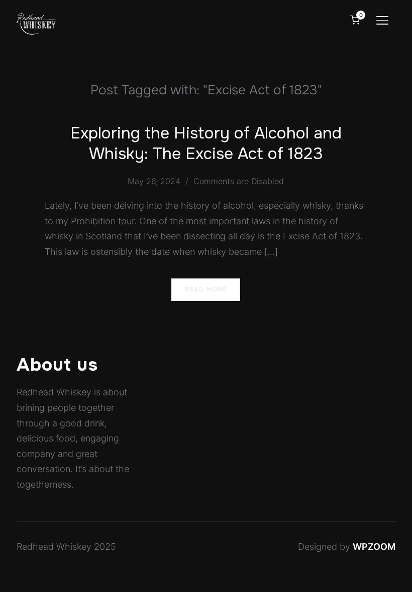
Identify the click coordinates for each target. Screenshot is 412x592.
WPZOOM (374, 546)
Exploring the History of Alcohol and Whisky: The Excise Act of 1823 (206, 144)
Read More (206, 289)
